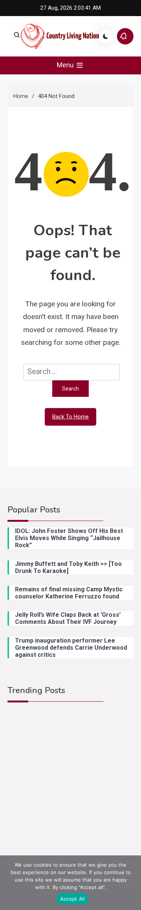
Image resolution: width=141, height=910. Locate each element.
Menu (66, 65)
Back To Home (70, 416)
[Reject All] (131, 882)
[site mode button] (105, 36)
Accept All (72, 899)
